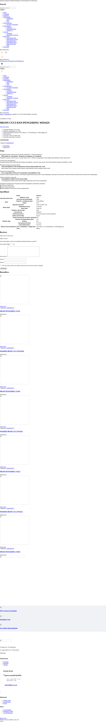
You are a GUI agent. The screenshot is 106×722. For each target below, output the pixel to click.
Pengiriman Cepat (5, 619)
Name (2, 259)
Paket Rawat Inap (11, 44)
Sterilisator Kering (11, 29)
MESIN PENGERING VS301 (10, 552)
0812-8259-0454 (4, 140)
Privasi (5, 703)
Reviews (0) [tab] (6, 147)
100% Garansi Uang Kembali (8, 611)
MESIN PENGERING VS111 (10, 311)
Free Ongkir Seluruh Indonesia (9, 628)
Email (2, 262)
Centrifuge (9, 33)
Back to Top (3, 718)
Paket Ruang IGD (11, 38)
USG (8, 21)
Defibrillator (10, 18)
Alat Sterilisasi (7, 26)
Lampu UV (10, 30)
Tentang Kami (7, 700)
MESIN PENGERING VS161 (10, 391)
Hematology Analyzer (12, 35)
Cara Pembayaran (8, 713)
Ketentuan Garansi (8, 711)
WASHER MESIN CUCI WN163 (11, 431)
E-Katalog (6, 15)
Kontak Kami (6, 702)
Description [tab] (6, 145)
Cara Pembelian (7, 710)
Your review (3, 256)
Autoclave (9, 27)
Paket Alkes (6, 36)
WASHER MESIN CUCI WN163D (12, 351)
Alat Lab (5, 32)
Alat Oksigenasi (7, 23)
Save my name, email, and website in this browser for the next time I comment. (22, 265)
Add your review (4, 126)
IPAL (8, 45)
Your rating (3, 244)
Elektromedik (6, 17)
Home (5, 12)
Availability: (3, 118)
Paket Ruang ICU (11, 41)
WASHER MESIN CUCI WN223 (11, 512)
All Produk (6, 14)
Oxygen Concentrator (12, 24)
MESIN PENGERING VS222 (10, 471)
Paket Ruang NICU (12, 42)
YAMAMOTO (8, 114)
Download (6, 47)
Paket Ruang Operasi (12, 39)
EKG (8, 20)
